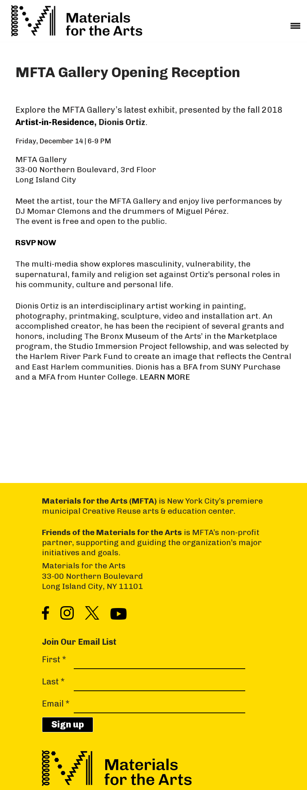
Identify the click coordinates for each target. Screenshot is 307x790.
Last (53, 682)
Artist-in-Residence (54, 122)
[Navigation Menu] (295, 23)
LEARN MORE (165, 377)
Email (56, 704)
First (54, 659)
